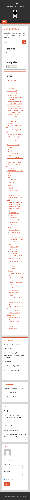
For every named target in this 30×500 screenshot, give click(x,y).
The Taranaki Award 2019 (16, 195)
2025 (8, 84)
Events (9, 227)
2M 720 (11, 188)
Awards (9, 193)
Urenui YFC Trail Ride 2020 (15, 110)
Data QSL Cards (14, 222)
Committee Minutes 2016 (14, 106)
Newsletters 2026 (12, 95)
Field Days (12, 244)
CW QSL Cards (14, 224)
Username (7, 464)
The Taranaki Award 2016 (16, 204)
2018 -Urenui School (13, 153)
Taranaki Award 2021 (13, 138)
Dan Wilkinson (13, 182)
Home (9, 175)
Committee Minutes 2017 (14, 104)
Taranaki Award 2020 (13, 136)
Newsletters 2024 (12, 91)
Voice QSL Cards (14, 220)
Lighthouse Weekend (15, 258)
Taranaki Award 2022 (13, 140)
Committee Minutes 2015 (14, 108)
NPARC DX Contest (14, 213)
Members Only (11, 295)
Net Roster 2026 (12, 149)
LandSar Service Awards (14, 134)
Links (8, 177)
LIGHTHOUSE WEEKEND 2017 (15, 162)
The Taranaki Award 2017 (16, 202)
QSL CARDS (10, 287)
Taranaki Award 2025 (13, 145)
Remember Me (9, 479)
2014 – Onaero (14, 251)
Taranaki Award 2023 (13, 143)
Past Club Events (15, 241)
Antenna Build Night (13, 115)
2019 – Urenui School (13, 112)
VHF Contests (12, 266)
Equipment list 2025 (14, 311)
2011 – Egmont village (16, 255)
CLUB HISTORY (11, 179)
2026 (8, 86)
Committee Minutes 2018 (14, 97)
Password (7, 472)
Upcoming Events (14, 230)
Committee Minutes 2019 (14, 102)
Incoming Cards (13, 290)
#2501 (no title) (11, 80)
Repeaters (10, 185)
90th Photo (10, 156)
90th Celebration (12, 329)
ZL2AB (15, 3)
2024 (8, 82)
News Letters (11, 89)
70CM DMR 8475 (13, 190)
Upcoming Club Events (16, 237)
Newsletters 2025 (12, 93)
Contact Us (10, 326)
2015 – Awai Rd (14, 249)
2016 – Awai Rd (14, 247)
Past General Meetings (16, 239)
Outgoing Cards (13, 292)
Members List (11, 99)
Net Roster (10, 147)
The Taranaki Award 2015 (16, 206)
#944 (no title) (11, 169)
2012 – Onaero (14, 253)
